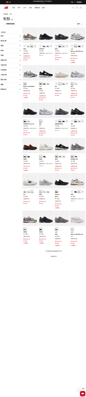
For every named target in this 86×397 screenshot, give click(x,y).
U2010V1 (41, 49)
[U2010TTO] (79, 191)
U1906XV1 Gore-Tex (28, 124)
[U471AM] (32, 191)
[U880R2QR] (48, 84)
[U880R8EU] (41, 84)
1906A (25, 232)
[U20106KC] (44, 46)
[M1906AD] (25, 229)
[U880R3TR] (44, 84)
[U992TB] (79, 46)
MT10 (56, 196)
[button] (77, 7)
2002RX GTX (74, 159)
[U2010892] (56, 156)
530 (72, 86)
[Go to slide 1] (41, 3)
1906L (25, 159)
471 (56, 86)
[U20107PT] (60, 156)
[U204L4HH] (28, 46)
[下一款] (35, 46)
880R (40, 89)
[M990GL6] (25, 84)
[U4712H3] (60, 84)
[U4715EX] (63, 84)
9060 (40, 159)
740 (72, 124)
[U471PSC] (28, 191)
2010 (56, 159)
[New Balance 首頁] (6, 8)
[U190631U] (25, 121)
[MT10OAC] (56, 191)
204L (24, 49)
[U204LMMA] (63, 46)
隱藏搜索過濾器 (10, 24)
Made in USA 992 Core (77, 51)
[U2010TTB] (76, 191)
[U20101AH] (48, 46)
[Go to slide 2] (42, 3)
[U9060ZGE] (44, 156)
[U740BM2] (76, 121)
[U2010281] (64, 156)
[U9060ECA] (41, 156)
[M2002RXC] (72, 156)
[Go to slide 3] (43, 3)
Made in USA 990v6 (28, 86)
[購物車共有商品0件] (80, 7)
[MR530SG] (72, 84)
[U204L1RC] (56, 229)
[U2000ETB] (63, 121)
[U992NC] (72, 229)
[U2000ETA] (60, 121)
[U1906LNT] (28, 156)
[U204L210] (44, 191)
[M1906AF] (41, 229)
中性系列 (5, 14)
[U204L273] (32, 46)
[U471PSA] (25, 191)
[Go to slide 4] (44, 3)
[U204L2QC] (48, 191)
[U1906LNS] (25, 156)
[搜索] (73, 7)
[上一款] (24, 46)
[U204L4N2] (41, 191)
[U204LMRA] (60, 46)
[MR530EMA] (76, 84)
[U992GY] (76, 46)
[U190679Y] (28, 121)
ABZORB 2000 (59, 124)
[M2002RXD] (76, 156)
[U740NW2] (79, 121)
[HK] (6, 2)
